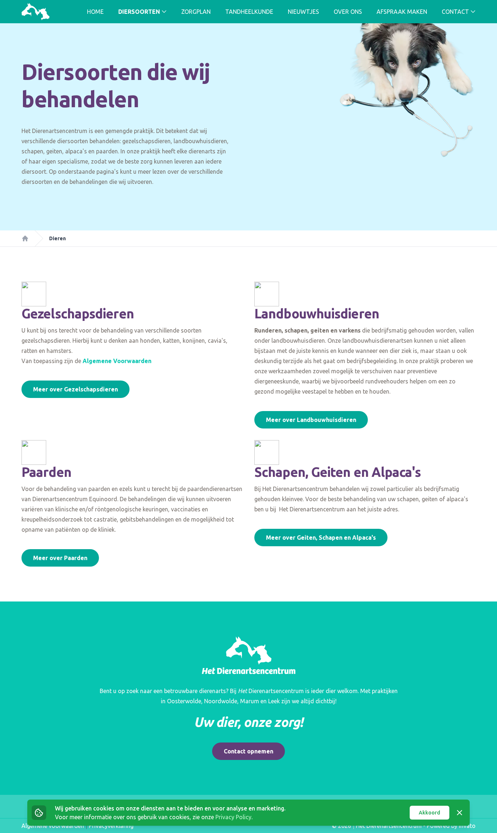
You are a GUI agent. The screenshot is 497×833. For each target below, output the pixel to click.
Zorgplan (196, 11)
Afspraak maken (402, 11)
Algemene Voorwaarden (117, 361)
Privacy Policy (233, 817)
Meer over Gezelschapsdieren (75, 389)
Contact (455, 11)
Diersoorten (139, 11)
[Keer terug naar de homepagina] (35, 11)
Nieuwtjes (303, 11)
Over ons (348, 11)
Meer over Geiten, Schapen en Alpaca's (321, 537)
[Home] (25, 238)
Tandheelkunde (249, 11)
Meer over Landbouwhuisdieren (311, 420)
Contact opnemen (248, 751)
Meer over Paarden (60, 558)
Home (95, 11)
